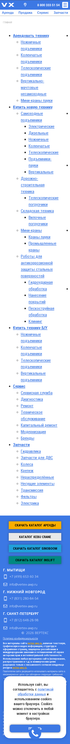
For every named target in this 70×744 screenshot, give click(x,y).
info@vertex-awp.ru (23, 584)
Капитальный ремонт (39, 425)
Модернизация (33, 431)
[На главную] (8, 5)
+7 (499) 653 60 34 (24, 576)
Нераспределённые (37, 477)
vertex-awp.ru (35, 643)
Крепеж (27, 470)
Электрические (41, 126)
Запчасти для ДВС (37, 457)
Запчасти (61, 12)
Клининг (35, 321)
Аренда (8, 12)
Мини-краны (31, 230)
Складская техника (37, 211)
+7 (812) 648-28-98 (24, 620)
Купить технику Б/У (30, 327)
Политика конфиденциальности (20, 638)
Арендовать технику (31, 35)
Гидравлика (31, 451)
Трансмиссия (32, 490)
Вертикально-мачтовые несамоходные (33, 87)
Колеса (27, 464)
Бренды (27, 438)
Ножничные (39, 139)
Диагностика (32, 399)
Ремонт (27, 405)
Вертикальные (41, 172)
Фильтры (29, 496)
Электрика (30, 503)
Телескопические (44, 152)
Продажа (25, 12)
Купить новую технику (32, 107)
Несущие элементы (37, 483)
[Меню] (65, 5)
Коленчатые (39, 146)
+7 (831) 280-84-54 (24, 598)
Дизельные (38, 133)
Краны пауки (39, 237)
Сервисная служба (36, 392)
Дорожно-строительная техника (33, 185)
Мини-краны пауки (36, 100)
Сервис (43, 12)
